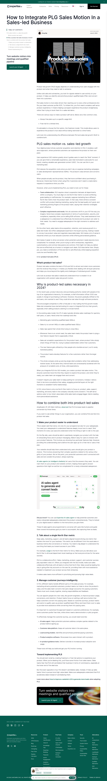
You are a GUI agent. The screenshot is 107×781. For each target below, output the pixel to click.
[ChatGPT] (8, 725)
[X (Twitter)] (11, 746)
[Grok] (19, 725)
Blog (32, 743)
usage (48, 551)
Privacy (82, 746)
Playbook (45, 755)
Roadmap (33, 746)
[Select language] (74, 6)
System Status (84, 743)
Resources (65, 6)
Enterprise (42, 6)
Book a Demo (71, 738)
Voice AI (45, 742)
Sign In (82, 6)
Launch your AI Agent (16, 67)
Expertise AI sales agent (65, 518)
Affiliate (70, 743)
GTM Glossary (35, 740)
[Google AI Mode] (22, 725)
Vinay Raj (44, 33)
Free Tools (34, 751)
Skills (50, 6)
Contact (70, 740)
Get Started (94, 6)
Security (82, 738)
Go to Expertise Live (62, 2)
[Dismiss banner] (104, 2)
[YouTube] (14, 746)
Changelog (34, 748)
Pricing (57, 6)
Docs (32, 759)
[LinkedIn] (8, 746)
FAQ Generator (60, 750)
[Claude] (11, 725)
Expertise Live (71, 748)
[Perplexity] (15, 725)
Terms (69, 746)
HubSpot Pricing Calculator (58, 755)
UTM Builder (59, 747)
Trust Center (83, 740)
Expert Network (29, 6)
